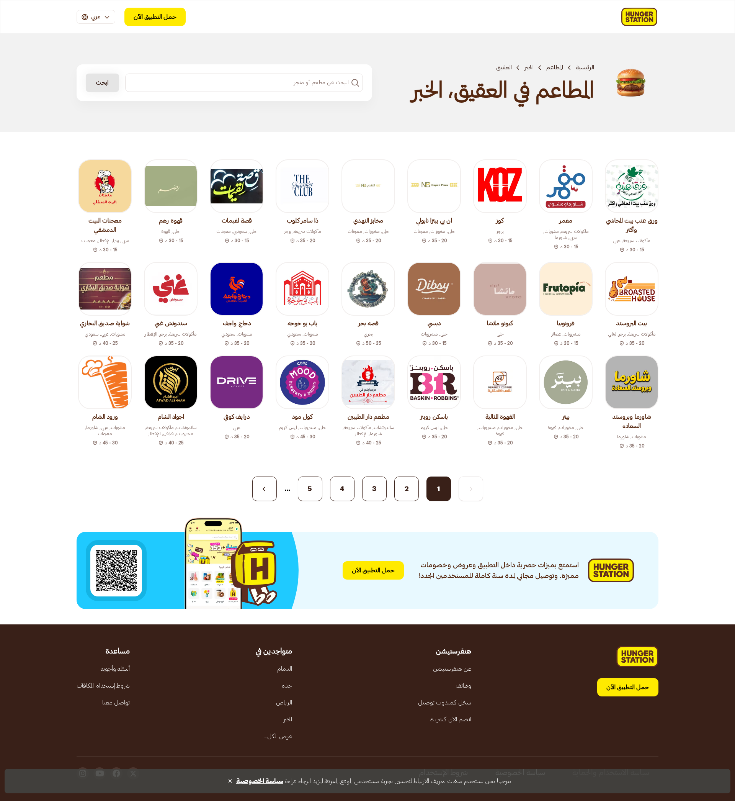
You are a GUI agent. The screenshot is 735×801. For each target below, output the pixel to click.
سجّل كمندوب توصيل (444, 702)
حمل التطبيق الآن (155, 17)
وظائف (463, 686)
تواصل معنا (116, 702)
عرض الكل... (278, 736)
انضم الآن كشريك (450, 719)
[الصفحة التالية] (264, 489)
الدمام (284, 669)
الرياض (284, 702)
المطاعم (554, 67)
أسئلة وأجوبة (115, 669)
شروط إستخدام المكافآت (103, 686)
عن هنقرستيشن (452, 669)
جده (287, 686)
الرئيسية (585, 67)
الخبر (529, 67)
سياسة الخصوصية (259, 781)
